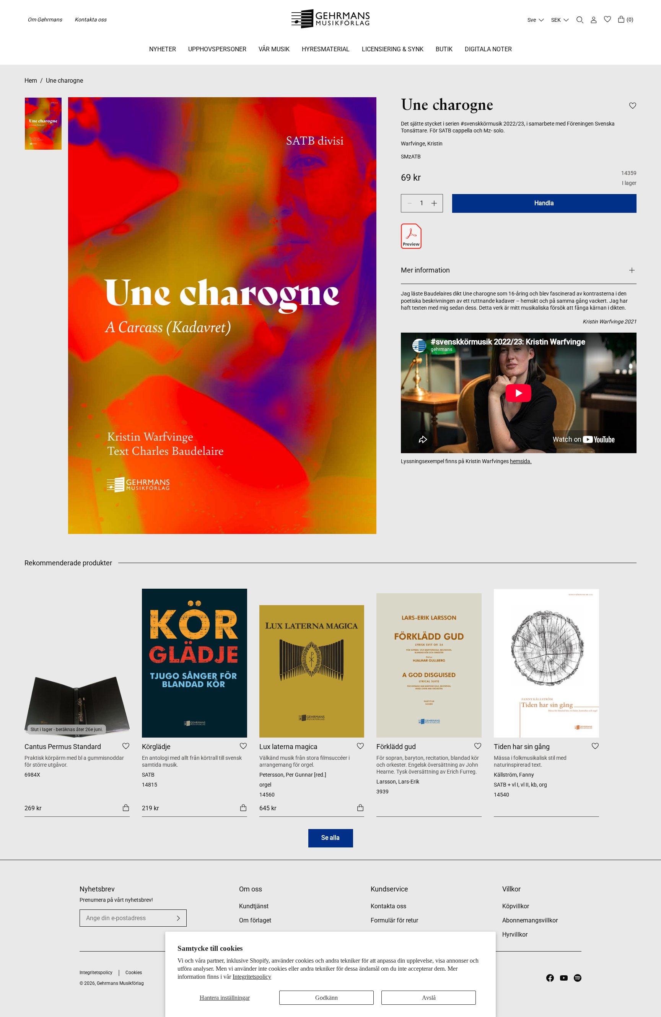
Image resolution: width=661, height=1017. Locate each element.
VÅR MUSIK (274, 49)
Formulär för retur (394, 920)
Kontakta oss (90, 19)
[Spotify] (577, 978)
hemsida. (521, 461)
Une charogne (64, 80)
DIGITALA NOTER (488, 49)
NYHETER (162, 49)
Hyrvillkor (514, 934)
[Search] (580, 19)
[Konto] (594, 20)
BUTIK (444, 49)
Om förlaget (255, 920)
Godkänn (326, 997)
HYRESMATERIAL (326, 49)
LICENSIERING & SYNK (392, 49)
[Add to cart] (126, 807)
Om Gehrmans (45, 19)
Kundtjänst (254, 906)
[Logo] (330, 20)
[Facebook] (550, 978)
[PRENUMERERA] (178, 918)
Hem (30, 80)
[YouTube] (564, 978)
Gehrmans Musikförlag (120, 983)
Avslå (429, 997)
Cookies (133, 972)
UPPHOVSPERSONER (217, 49)
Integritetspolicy (252, 976)
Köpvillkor (515, 906)
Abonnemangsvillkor (530, 920)
